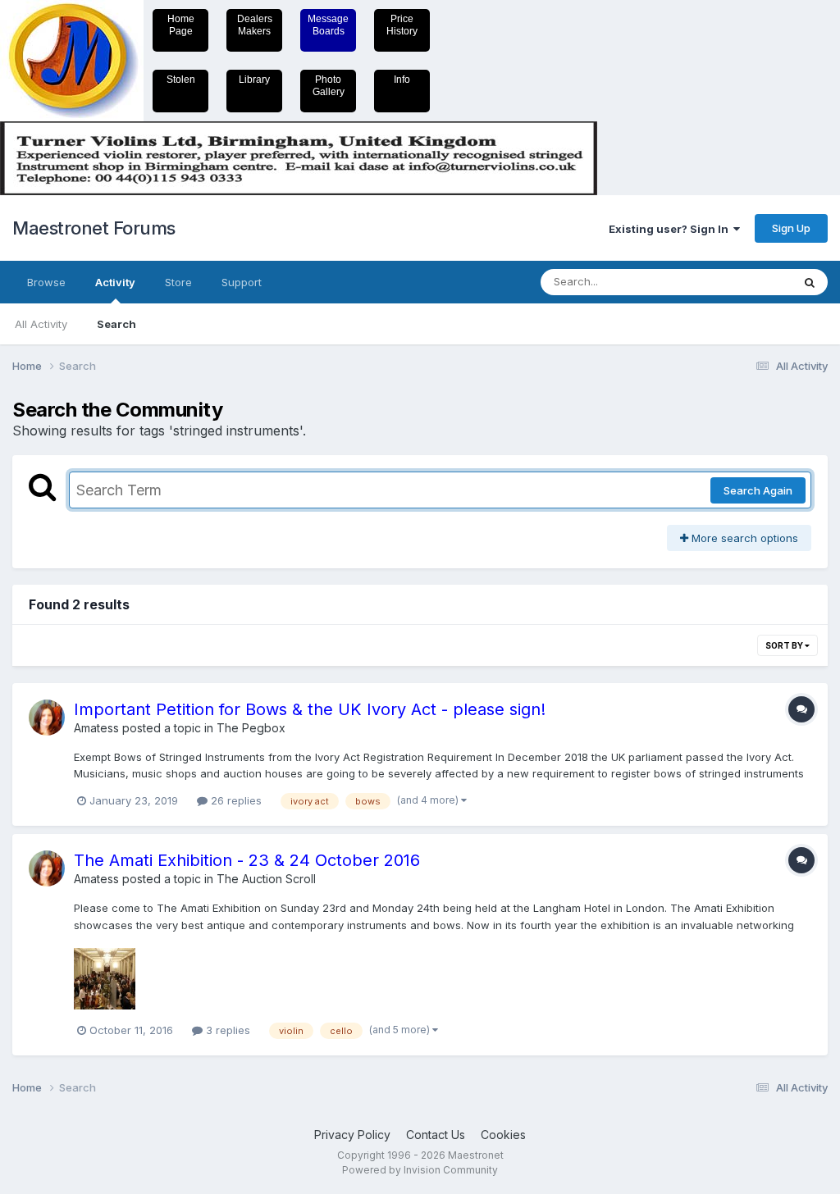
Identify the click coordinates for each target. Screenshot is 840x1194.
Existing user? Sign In (671, 228)
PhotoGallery (329, 86)
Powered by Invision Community (420, 1170)
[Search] (810, 282)
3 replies (226, 1030)
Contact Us (435, 1135)
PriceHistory (402, 25)
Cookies (503, 1135)
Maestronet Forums (94, 228)
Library (254, 79)
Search (116, 323)
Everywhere (740, 282)
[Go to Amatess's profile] (47, 718)
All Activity (41, 323)
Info (402, 79)
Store (178, 282)
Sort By (785, 645)
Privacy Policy (352, 1135)
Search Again (758, 490)
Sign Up (791, 228)
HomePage (180, 25)
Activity (115, 282)
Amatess (96, 728)
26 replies (235, 800)
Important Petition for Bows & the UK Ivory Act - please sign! (310, 709)
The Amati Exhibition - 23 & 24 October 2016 (247, 860)
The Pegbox (251, 728)
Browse (46, 282)
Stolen (181, 79)
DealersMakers (254, 25)
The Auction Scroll (266, 879)
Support (241, 282)
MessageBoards (328, 25)
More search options (743, 538)
